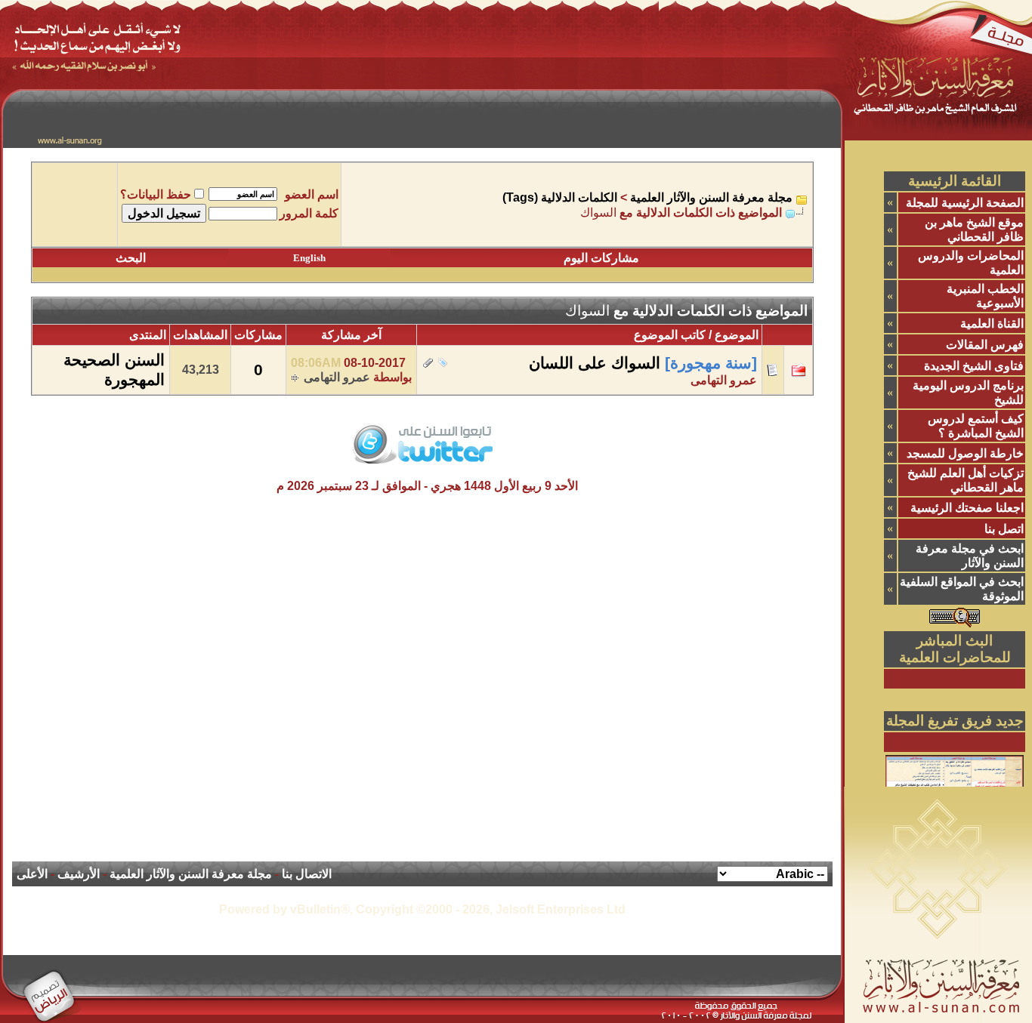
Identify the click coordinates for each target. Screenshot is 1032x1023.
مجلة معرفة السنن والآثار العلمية (711, 197)
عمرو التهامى (724, 380)
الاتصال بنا (307, 873)
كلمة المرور (309, 213)
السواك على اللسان (594, 363)
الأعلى (32, 873)
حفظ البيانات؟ (155, 194)
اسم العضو (311, 194)
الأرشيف (78, 873)
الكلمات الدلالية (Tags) (559, 197)
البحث (131, 257)
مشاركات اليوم (601, 257)
